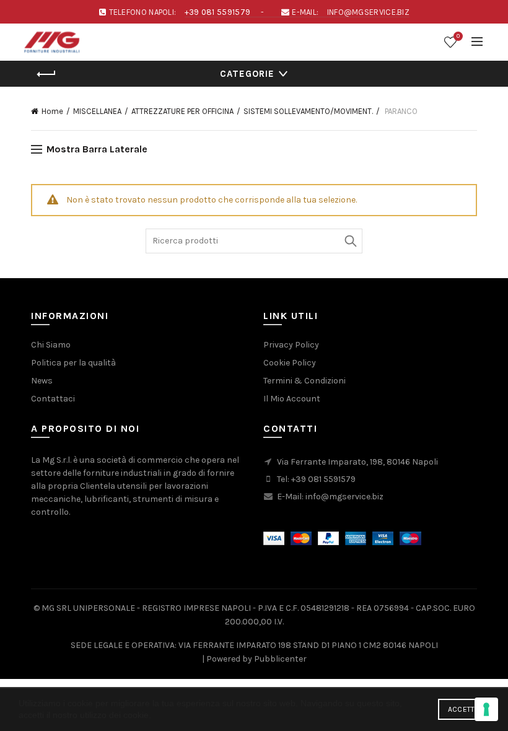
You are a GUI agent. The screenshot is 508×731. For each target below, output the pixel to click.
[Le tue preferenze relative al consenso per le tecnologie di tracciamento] (486, 709)
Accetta (464, 709)
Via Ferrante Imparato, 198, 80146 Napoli (357, 462)
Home (52, 111)
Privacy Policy (291, 344)
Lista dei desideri (458, 36)
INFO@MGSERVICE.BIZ (368, 12)
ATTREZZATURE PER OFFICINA (182, 111)
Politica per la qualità (73, 362)
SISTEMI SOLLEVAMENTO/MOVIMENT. (308, 111)
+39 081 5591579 (218, 12)
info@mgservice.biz (344, 496)
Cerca (350, 241)
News (42, 380)
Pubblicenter (280, 659)
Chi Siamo (51, 344)
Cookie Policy (289, 362)
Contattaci (53, 398)
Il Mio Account (291, 398)
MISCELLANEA (97, 111)
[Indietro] (46, 74)
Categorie (247, 73)
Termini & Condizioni (304, 380)
